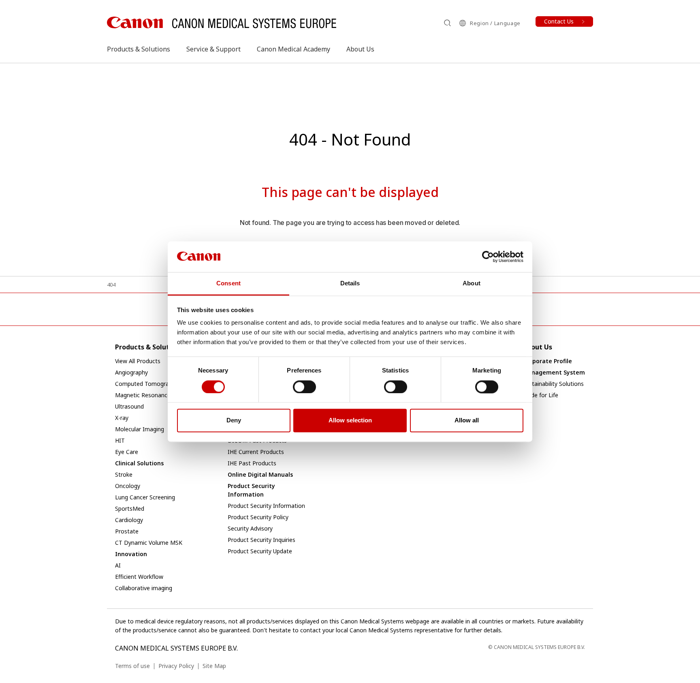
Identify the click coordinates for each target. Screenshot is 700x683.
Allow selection (350, 420)
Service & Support (213, 49)
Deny (233, 420)
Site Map (214, 666)
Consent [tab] (228, 283)
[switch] (304, 386)
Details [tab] (350, 283)
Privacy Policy (176, 666)
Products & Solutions (138, 49)
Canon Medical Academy (293, 49)
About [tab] (471, 283)
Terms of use (132, 666)
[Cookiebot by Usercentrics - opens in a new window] (487, 257)
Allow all (467, 420)
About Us (360, 49)
